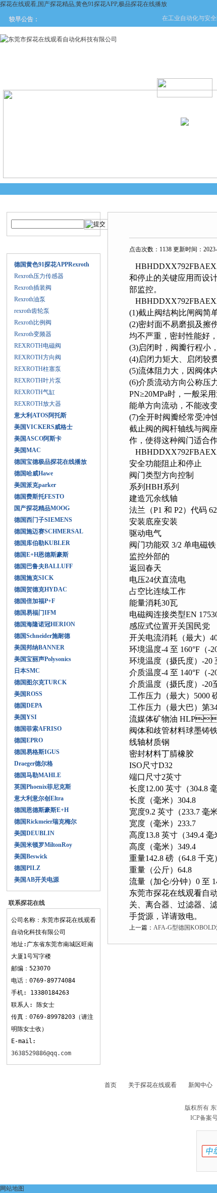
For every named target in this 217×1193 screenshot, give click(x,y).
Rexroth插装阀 (32, 287)
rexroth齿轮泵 (31, 310)
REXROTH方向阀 (37, 357)
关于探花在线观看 (98, 76)
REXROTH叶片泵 (37, 380)
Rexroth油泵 (29, 299)
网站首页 (37, 76)
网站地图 (12, 1188)
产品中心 (158, 76)
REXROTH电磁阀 (37, 345)
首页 (110, 1085)
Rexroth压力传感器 (39, 276)
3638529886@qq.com (41, 1053)
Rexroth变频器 (32, 334)
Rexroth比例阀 (32, 322)
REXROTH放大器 (37, 403)
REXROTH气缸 (34, 392)
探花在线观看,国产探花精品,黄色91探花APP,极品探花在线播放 (83, 4)
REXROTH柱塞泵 (37, 368)
